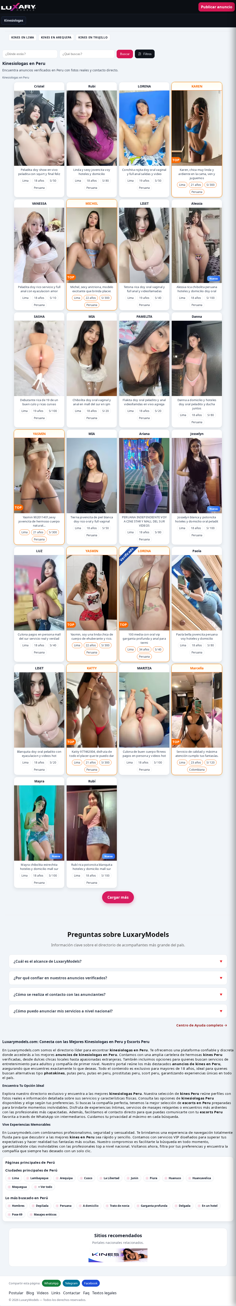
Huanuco (175, 1178)
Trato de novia (119, 1206)
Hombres (18, 1206)
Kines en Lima (22, 37)
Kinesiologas (13, 20)
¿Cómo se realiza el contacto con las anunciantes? (118, 994)
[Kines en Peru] (18, 7)
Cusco (88, 1178)
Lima (15, 1178)
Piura (153, 1178)
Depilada (42, 1206)
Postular (16, 1292)
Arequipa (66, 1178)
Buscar (125, 54)
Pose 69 (17, 1214)
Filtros (147, 54)
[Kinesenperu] (118, 1255)
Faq (86, 1292)
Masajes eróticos (45, 1214)
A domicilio (90, 1206)
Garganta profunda (154, 1206)
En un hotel (210, 1206)
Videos (43, 1292)
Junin (134, 1178)
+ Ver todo (45, 1187)
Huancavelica (201, 1178)
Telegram (71, 1283)
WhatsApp (51, 1283)
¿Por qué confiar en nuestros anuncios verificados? (118, 977)
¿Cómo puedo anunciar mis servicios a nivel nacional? (118, 1011)
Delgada (184, 1206)
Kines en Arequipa (56, 37)
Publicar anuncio (216, 6)
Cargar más (118, 897)
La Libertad (111, 1178)
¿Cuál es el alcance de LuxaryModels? (118, 961)
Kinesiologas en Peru (15, 77)
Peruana (65, 1206)
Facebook (90, 1283)
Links (55, 1292)
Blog (30, 1292)
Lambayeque (39, 1178)
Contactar (71, 1292)
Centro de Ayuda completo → (201, 1025)
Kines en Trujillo (93, 37)
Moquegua (19, 1187)
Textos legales (104, 1292)
